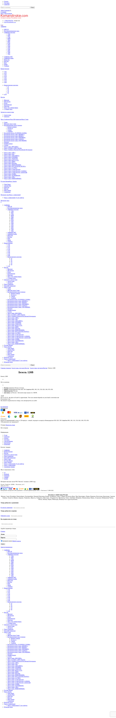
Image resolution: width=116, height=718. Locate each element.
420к (8, 35)
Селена (6, 145)
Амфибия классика (9, 32)
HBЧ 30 (6, 29)
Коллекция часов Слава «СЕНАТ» (14, 139)
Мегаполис (7, 101)
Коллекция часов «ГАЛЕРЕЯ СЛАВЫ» (15, 133)
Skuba (5, 64)
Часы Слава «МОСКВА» (11, 146)
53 (8, 91)
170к (8, 37)
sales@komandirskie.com (7, 487)
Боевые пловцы (12, 127)
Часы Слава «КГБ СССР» (11, 160)
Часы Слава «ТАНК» (10, 174)
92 (8, 93)
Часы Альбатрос (9, 456)
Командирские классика (11, 85)
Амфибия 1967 (8, 56)
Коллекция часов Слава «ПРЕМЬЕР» (15, 137)
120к (8, 46)
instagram (6, 475)
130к (8, 47)
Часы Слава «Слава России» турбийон (15, 171)
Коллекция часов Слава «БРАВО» (14, 136)
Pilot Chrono (7, 190)
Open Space (7, 184)
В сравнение (4, 406)
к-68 (5, 82)
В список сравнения (6, 507)
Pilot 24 (6, 189)
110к (8, 49)
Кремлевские (8, 104)
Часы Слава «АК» (9, 154)
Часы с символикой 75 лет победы (14, 197)
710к (8, 34)
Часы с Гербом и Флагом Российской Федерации (18, 149)
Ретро (5, 103)
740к (8, 54)
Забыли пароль (16, 541)
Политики (7, 444)
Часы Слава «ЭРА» (9, 177)
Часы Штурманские (10, 457)
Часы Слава (7, 459)
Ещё (2, 25)
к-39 (5, 94)
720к (8, 52)
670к (8, 43)
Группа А (10, 128)
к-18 (5, 76)
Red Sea (6, 61)
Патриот (6, 142)
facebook (6, 474)
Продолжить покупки (19, 507)
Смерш (9, 130)
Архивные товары (9, 467)
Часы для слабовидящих (11, 107)
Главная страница (6, 368)
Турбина (6, 66)
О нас (5, 435)
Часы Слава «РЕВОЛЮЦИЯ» (12, 165)
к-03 (5, 77)
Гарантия (6, 436)
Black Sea (7, 59)
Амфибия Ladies (9, 58)
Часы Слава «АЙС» (10, 152)
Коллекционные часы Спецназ (13, 125)
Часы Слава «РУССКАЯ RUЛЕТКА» (15, 166)
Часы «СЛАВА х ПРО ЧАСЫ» (13, 148)
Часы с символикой (9, 465)
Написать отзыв (10, 425)
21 (8, 86)
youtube (6, 477)
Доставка (6, 439)
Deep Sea (6, 187)
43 (8, 89)
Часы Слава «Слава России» (12, 169)
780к (8, 40)
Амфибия (7, 450)
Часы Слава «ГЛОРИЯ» (11, 157)
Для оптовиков (8, 441)
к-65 (5, 74)
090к (8, 41)
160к (8, 51)
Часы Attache (8, 462)
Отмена (3, 531)
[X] (4, 410)
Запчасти (6, 116)
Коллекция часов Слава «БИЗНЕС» (14, 134)
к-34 (5, 81)
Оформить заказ (5, 515)
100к (8, 44)
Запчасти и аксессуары (10, 454)
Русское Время (8, 460)
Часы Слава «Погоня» (10, 163)
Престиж (6, 106)
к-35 (5, 73)
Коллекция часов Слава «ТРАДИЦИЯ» (15, 140)
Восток (6, 453)
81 (8, 88)
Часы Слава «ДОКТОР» (11, 158)
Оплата (6, 438)
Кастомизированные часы (11, 31)
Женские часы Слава (10, 124)
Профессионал (8, 143)
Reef (5, 63)
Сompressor (7, 192)
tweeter (6, 478)
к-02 (5, 71)
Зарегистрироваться (6, 547)
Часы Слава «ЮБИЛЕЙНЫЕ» (13, 178)
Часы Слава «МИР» (10, 161)
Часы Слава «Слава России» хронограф (15, 172)
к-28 (5, 79)
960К (8, 38)
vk (4, 472)
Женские (6, 100)
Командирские (8, 451)
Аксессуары (7, 115)
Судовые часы (8, 109)
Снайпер (10, 131)
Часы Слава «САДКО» (10, 168)
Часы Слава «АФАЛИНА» (12, 155)
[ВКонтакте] (2, 410)
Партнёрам (7, 443)
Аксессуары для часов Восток (20, 368)
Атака (5, 122)
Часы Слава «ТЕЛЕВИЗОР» (12, 175)
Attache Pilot (7, 186)
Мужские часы (8, 702)
